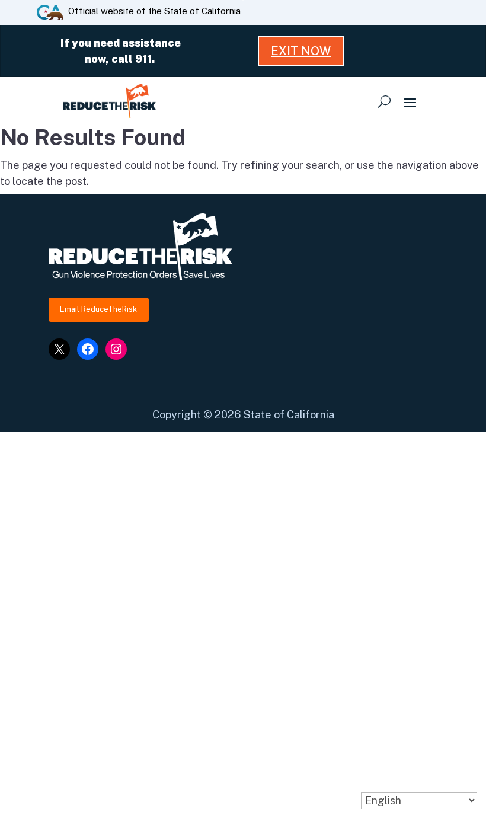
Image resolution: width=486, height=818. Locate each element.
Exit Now (301, 51)
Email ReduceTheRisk (98, 309)
